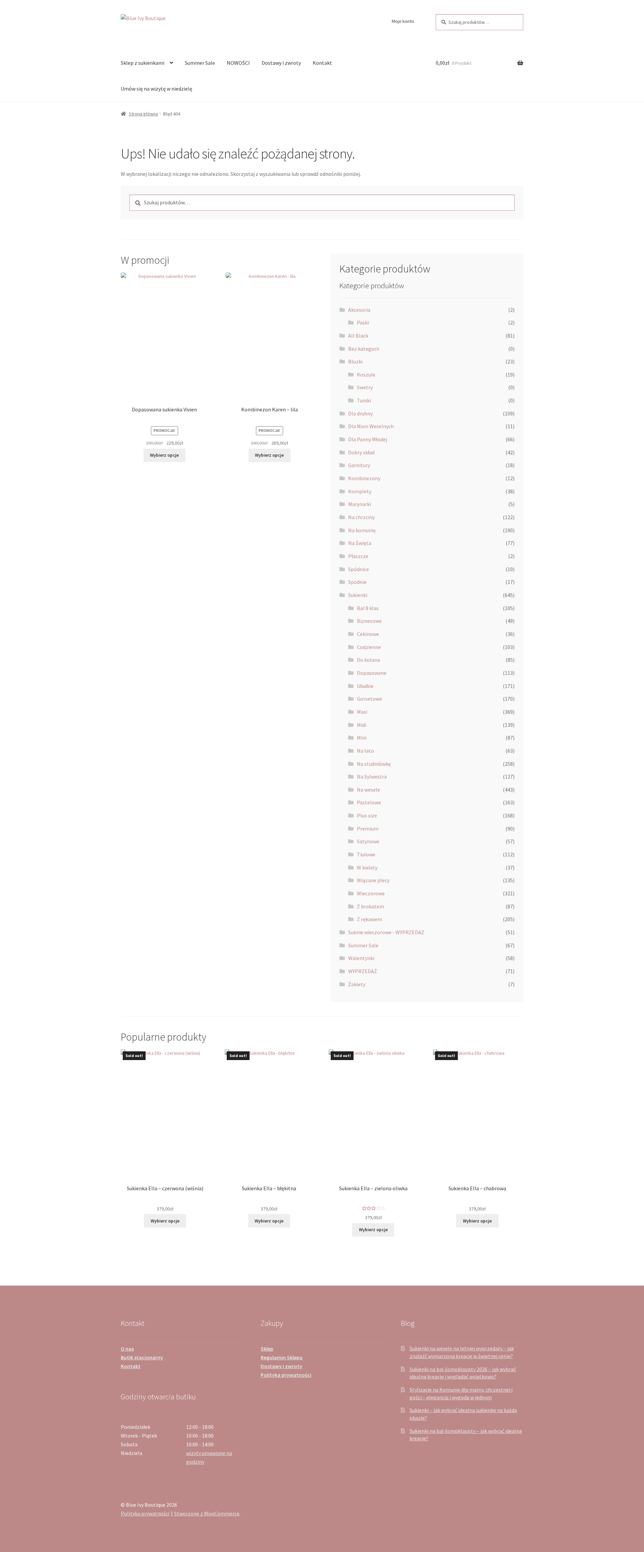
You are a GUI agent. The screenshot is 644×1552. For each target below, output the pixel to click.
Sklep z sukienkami (142, 62)
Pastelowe (369, 802)
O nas (127, 1348)
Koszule (366, 374)
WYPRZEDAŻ (362, 971)
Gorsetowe (369, 698)
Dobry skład (361, 452)
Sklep (267, 1348)
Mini (362, 737)
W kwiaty (367, 867)
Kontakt (322, 62)
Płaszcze (358, 556)
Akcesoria (359, 309)
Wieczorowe (371, 893)
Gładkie (365, 686)
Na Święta (359, 543)
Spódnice (358, 569)
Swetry (365, 387)
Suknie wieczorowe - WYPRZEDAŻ (386, 932)
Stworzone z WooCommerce (206, 1513)
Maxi (362, 711)
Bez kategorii (363, 348)
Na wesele (368, 789)
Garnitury (359, 465)
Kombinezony (364, 478)
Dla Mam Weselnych (371, 426)
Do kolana (368, 659)
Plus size (367, 815)
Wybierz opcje (164, 455)
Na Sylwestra (372, 776)
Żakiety (356, 984)
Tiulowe (366, 854)
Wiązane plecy (373, 880)
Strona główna (143, 114)
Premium (367, 828)
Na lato (365, 750)
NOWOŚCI (238, 62)
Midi (361, 724)
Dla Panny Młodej (367, 439)
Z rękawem (369, 919)
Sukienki (357, 595)
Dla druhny (360, 413)
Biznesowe (369, 620)
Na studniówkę (374, 763)
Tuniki (364, 400)
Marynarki (359, 504)
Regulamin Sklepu (282, 1357)
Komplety (359, 491)
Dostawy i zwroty (281, 62)
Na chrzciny (361, 517)
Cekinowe (368, 634)
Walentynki (361, 958)
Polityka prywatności (286, 1374)
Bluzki (355, 361)
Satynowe (368, 841)
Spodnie (357, 582)
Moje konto (403, 21)
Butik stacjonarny (142, 1357)
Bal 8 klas (368, 608)
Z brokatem (370, 906)
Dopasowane (371, 672)
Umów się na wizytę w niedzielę (156, 88)
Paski (363, 322)
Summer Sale (200, 62)
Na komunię (362, 530)
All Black (358, 335)
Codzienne (369, 647)
